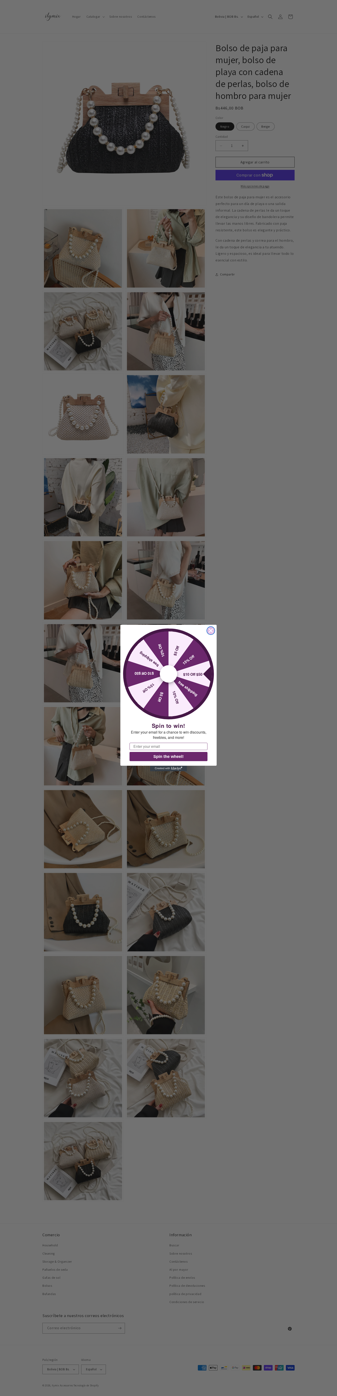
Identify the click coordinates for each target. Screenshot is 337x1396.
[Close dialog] (211, 631)
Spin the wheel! (168, 756)
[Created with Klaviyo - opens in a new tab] (168, 768)
